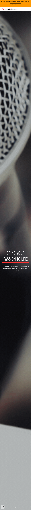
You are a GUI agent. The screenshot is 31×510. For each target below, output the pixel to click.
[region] (15, 3)
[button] (15, 507)
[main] (15, 256)
